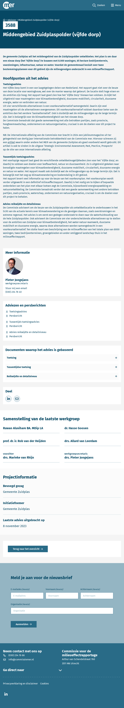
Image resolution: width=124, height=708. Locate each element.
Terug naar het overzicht (26, 548)
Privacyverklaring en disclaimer (20, 683)
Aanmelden (22, 624)
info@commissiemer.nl (21, 659)
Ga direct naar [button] (13, 670)
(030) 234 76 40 (24, 291)
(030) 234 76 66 (16, 655)
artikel (11, 142)
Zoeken (99, 5)
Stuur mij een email (28, 288)
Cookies (44, 683)
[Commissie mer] (9, 5)
